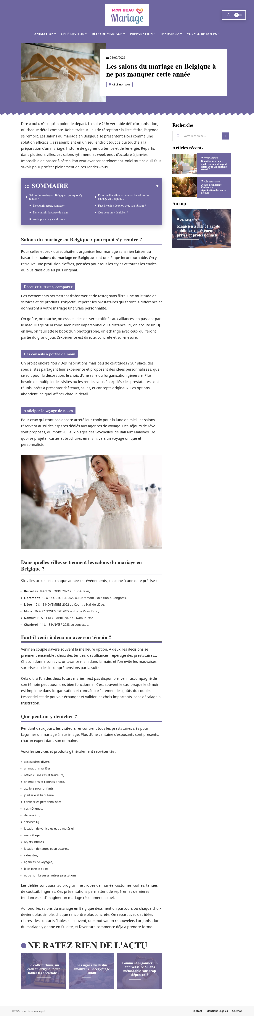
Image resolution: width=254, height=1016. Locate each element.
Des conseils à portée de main (50, 212)
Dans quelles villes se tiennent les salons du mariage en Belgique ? (123, 196)
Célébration (121, 84)
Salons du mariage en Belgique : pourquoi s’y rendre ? (55, 196)
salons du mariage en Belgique (67, 257)
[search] (228, 15)
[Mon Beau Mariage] (127, 15)
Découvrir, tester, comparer (49, 205)
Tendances (211, 158)
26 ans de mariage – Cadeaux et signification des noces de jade (213, 189)
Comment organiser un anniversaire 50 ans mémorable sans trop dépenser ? (140, 968)
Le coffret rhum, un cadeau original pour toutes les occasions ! (43, 968)
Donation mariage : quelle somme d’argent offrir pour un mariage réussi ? (214, 165)
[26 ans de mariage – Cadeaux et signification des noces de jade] (184, 187)
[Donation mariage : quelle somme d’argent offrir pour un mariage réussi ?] (184, 164)
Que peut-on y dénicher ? (113, 212)
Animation (188, 220)
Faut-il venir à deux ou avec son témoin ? (122, 205)
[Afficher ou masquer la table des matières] (113, 186)
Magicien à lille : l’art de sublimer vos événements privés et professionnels (199, 230)
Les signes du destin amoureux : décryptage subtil (91, 968)
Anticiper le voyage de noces (50, 219)
